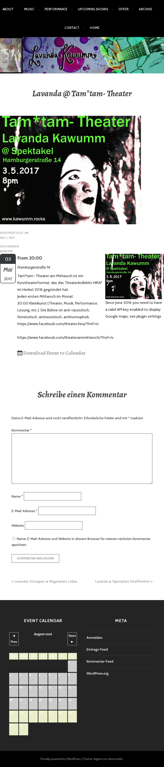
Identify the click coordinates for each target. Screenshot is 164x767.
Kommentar (22, 430)
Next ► (72, 639)
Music (29, 9)
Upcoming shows (93, 9)
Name (17, 496)
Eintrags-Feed (97, 649)
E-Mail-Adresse (24, 511)
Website (18, 525)
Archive (145, 9)
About (8, 9)
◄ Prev (14, 639)
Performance (56, 9)
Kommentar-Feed (99, 661)
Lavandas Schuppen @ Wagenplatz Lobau (46, 581)
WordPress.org (97, 673)
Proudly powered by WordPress (61, 759)
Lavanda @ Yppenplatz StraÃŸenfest (122, 581)
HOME (95, 28)
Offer (124, 9)
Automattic (115, 759)
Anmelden (94, 638)
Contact (71, 28)
